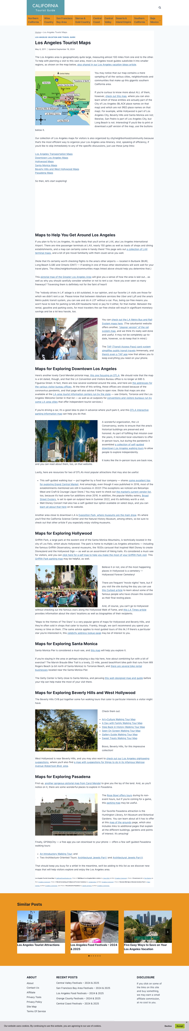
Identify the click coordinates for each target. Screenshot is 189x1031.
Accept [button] (180, 1026)
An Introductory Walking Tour (56, 853)
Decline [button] (168, 1026)
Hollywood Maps (44, 161)
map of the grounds (120, 822)
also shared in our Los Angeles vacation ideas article (106, 64)
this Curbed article (112, 590)
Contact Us (33, 987)
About (30, 983)
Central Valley (109, 20)
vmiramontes (92, 882)
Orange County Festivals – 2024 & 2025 (78, 998)
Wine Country (48, 20)
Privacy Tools (34, 997)
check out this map (115, 96)
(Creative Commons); (121, 878)
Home (38, 32)
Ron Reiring (147, 878)
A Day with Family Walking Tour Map (122, 723)
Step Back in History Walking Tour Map (123, 727)
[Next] (167, 932)
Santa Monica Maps (46, 165)
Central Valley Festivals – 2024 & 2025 (77, 983)
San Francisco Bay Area (64, 20)
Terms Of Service (36, 1011)
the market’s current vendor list (133, 491)
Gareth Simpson (87, 885)
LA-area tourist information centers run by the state (82, 394)
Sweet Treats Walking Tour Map (119, 738)
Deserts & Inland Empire (123, 20)
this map (95, 650)
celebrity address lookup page (84, 633)
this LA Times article (134, 609)
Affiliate (31, 992)
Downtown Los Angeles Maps (51, 157)
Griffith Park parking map (49, 558)
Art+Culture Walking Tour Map (118, 719)
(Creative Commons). (103, 885)
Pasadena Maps (44, 172)
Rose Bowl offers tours (119, 795)
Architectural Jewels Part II (128, 857)
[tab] (89, 956)
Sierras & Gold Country (82, 20)
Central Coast (97, 20)
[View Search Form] (159, 7)
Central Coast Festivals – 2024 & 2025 (77, 1003)
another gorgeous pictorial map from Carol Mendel (73, 783)
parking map (113, 802)
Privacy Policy (34, 1002)
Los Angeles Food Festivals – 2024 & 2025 (80, 993)
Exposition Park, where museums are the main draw (107, 515)
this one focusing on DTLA (105, 375)
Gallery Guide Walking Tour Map (120, 734)
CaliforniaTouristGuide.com (64, 878)
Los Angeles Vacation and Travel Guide (55, 37)
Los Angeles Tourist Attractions (38, 945)
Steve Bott (106, 878)
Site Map (32, 1006)
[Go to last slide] (21, 932)
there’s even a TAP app (115, 354)
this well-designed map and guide (124, 678)
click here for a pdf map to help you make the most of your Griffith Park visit (105, 555)
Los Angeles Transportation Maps (54, 154)
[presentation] (41, 927)
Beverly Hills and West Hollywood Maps (57, 169)
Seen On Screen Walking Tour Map (121, 730)
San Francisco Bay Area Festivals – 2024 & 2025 (83, 988)
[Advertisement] (94, 206)
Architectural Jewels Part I (92, 857)
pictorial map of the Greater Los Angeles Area (66, 277)
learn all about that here (53, 507)
